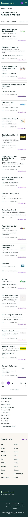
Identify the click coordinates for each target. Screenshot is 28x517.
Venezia (3, 462)
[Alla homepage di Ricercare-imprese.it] (7, 3)
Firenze (16, 455)
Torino (16, 448)
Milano (16, 444)
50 (3, 386)
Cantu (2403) (5, 421)
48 (21, 383)
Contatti (8, 503)
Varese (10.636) (5, 404)
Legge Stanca (8, 506)
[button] (22, 3)
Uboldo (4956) (5, 412)
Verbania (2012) (5, 423)
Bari (2, 459)
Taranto (16, 470)
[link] (14, 35)
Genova (16, 452)
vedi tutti (24, 439)
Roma (2, 444)
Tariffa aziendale (22, 40)
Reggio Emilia (5, 477)
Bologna (3, 455)
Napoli (3, 448)
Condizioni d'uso (17, 506)
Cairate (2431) (5, 418)
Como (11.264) (5, 402)
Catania (16, 459)
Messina (3, 466)
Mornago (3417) (5, 415)
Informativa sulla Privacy (17, 503)
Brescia (3, 473)
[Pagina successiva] (25, 386)
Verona (16, 462)
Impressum (14, 508)
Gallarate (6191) (5, 410)
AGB (23, 506)
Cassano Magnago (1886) (8, 426)
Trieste (3, 470)
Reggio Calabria (18, 473)
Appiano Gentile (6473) (7, 407)
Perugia (16, 477)
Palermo (3, 452)
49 (25, 383)
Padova (16, 466)
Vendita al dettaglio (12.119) (9, 22)
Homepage (3, 8)
